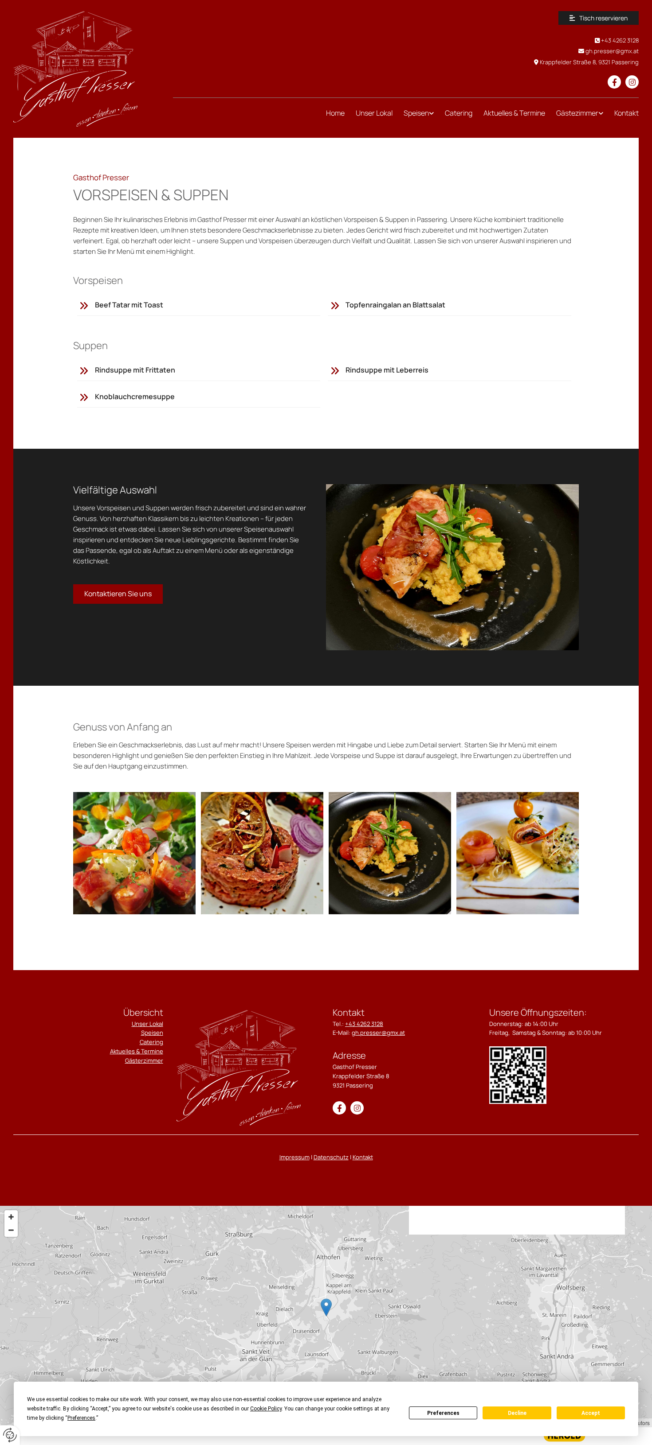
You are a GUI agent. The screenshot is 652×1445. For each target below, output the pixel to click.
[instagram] (632, 82)
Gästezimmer (577, 113)
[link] (413, 113)
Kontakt (626, 113)
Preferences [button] (81, 1418)
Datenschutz (331, 1157)
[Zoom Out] (11, 1230)
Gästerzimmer (144, 1060)
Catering (458, 113)
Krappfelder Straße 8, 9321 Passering (589, 62)
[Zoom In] (11, 1217)
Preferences (443, 1413)
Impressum (294, 1157)
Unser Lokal (374, 113)
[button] (598, 18)
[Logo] (86, 69)
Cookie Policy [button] (266, 1409)
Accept (590, 1413)
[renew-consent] (10, 1435)
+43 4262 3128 (620, 40)
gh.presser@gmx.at (612, 51)
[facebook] (614, 82)
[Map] (326, 1316)
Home (335, 113)
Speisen (416, 113)
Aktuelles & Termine (514, 113)
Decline (517, 1413)
